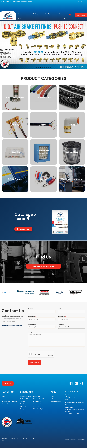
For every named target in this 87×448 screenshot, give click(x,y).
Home (3, 396)
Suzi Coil (35, 406)
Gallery (35, 14)
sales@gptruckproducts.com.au (23, 1)
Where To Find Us (56, 401)
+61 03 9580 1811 (7, 1)
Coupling (22, 404)
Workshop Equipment (40, 409)
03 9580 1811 (71, 392)
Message (30, 332)
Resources (62, 14)
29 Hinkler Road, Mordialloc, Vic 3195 (74, 402)
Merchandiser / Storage (40, 399)
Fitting (22, 409)
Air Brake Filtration (25, 396)
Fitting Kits (36, 396)
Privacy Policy (81, 439)
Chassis (22, 401)
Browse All (5, 399)
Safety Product (38, 404)
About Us (63, 19)
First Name (31, 308)
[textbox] (70, 327)
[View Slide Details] (43, 45)
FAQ (52, 399)
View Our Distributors (43, 266)
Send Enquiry (34, 362)
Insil (3, 440)
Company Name (32, 324)
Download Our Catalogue (9, 401)
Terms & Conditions (70, 439)
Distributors (21, 19)
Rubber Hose (37, 401)
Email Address (32, 316)
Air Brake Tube (24, 399)
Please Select (61, 324)
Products (21, 14)
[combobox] (71, 327)
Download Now (23, 229)
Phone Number (62, 316)
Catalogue (48, 14)
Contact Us (81, 15)
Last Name (60, 308)
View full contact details (12, 325)
